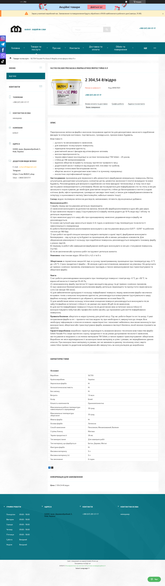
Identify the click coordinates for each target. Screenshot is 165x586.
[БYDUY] (15, 35)
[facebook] (49, 468)
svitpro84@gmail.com (27, 167)
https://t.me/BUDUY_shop (23, 174)
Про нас (56, 48)
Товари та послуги (36, 48)
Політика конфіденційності (96, 566)
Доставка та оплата (95, 48)
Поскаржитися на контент (75, 566)
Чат (156, 579)
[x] (52, 468)
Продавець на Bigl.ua (82, 563)
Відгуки (12, 76)
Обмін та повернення (120, 48)
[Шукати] (107, 29)
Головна (15, 48)
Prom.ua (95, 561)
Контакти (74, 48)
